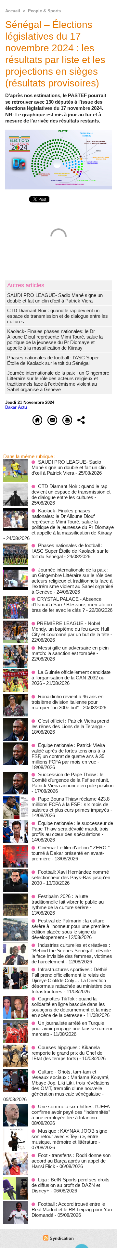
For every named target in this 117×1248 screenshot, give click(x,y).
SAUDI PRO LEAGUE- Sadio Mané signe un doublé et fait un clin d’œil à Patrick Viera (55, 297)
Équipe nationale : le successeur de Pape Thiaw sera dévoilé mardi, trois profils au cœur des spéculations (72, 828)
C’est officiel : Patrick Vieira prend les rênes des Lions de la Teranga (70, 723)
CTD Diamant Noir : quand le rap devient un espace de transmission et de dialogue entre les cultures (57, 316)
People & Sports (44, 10)
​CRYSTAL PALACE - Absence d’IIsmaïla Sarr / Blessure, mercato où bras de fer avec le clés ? (72, 604)
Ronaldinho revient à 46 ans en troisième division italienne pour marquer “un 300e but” (67, 702)
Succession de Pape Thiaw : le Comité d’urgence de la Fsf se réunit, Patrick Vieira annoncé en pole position (72, 780)
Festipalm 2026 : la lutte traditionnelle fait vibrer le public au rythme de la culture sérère (68, 902)
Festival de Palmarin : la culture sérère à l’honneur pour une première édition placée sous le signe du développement (71, 929)
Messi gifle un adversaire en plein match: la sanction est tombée (70, 650)
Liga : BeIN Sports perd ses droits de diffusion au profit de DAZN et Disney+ (71, 1185)
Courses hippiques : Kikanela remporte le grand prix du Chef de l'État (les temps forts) (67, 1053)
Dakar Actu (16, 407)
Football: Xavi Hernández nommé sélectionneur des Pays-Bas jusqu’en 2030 (71, 877)
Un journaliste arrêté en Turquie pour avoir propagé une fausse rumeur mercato (72, 1028)
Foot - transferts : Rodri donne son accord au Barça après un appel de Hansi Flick (71, 1160)
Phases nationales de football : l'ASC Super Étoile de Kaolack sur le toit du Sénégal (53, 360)
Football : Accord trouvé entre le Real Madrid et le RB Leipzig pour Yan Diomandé (72, 1209)
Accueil (12, 10)
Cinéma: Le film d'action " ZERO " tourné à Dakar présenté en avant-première (71, 853)
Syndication (62, 1238)
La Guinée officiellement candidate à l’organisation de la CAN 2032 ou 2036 (71, 677)
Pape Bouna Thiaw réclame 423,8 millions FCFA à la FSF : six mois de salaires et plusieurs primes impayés (71, 804)
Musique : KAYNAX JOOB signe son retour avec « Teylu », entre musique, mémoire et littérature (69, 1136)
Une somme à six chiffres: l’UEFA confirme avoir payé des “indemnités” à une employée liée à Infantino (71, 1112)
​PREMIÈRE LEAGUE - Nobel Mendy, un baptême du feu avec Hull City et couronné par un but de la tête (70, 629)
